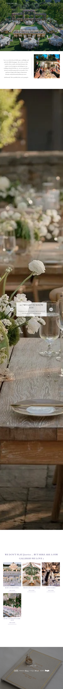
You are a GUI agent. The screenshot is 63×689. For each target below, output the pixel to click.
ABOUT (28, 3)
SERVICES (35, 3)
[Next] (51, 309)
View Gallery (12, 590)
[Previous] (12, 309)
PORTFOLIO (42, 3)
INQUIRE (49, 3)
